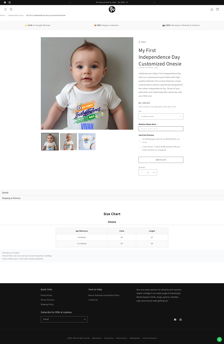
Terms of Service (47, 300)
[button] (5, 9)
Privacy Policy (46, 295)
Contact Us (93, 300)
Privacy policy (109, 338)
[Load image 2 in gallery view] (68, 141)
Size (140, 111)
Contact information (150, 338)
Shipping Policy (47, 304)
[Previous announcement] (70, 2)
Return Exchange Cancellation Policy (104, 295)
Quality (5, 193)
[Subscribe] (84, 319)
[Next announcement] (154, 2)
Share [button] (143, 42)
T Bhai (74, 338)
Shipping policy (135, 338)
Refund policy (96, 338)
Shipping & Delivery (11, 198)
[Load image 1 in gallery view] (50, 141)
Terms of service (121, 338)
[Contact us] (219, 339)
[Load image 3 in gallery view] (87, 141)
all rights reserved (83, 338)
